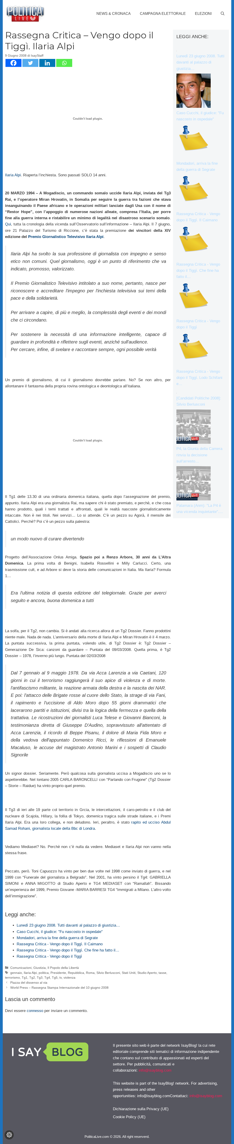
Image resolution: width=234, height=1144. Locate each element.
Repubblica (76, 973)
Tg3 (40, 977)
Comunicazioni (21, 968)
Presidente (58, 973)
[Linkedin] (47, 63)
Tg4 (47, 977)
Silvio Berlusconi (108, 973)
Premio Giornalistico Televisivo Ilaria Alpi (66, 237)
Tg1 (24, 977)
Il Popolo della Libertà (63, 968)
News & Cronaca (113, 14)
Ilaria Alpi (13, 175)
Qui (8, 224)
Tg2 (32, 977)
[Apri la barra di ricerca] (222, 13)
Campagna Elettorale (163, 14)
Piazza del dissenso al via (28, 982)
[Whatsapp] (64, 63)
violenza (69, 977)
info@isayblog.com (155, 1070)
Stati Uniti (129, 973)
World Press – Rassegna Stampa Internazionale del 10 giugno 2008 (59, 987)
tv (60, 977)
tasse (162, 973)
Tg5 (55, 977)
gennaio (16, 973)
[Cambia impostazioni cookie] (9, 1134)
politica (44, 973)
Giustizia (39, 968)
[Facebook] (13, 63)
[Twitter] (30, 63)
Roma (90, 973)
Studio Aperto (147, 973)
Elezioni (203, 14)
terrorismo (12, 977)
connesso (35, 1011)
